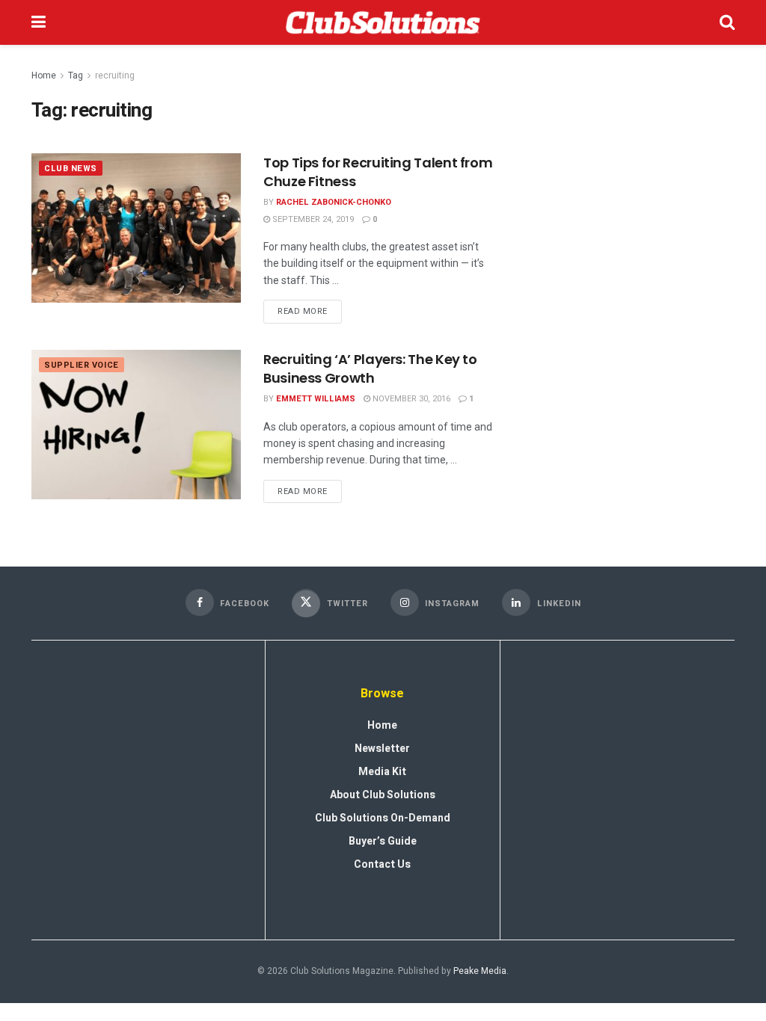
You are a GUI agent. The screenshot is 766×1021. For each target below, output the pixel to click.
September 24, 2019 (312, 219)
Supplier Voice (81, 365)
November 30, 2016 (410, 398)
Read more (310, 309)
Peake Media (479, 971)
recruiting (115, 75)
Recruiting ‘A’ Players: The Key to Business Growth (370, 368)
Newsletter (382, 748)
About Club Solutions (382, 795)
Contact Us (382, 864)
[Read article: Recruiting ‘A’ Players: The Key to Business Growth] (136, 424)
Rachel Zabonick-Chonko (333, 202)
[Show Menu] (38, 22)
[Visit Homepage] (382, 22)
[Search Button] (727, 22)
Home (43, 75)
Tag (75, 75)
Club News (70, 168)
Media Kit (382, 772)
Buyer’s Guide (383, 841)
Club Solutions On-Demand (382, 818)
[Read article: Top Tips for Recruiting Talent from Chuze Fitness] (136, 228)
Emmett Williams (315, 398)
